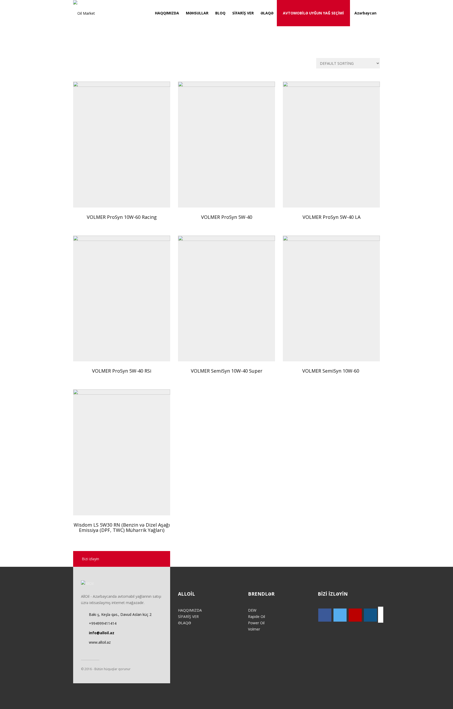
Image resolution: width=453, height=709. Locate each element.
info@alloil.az (101, 632)
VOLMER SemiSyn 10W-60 (331, 371)
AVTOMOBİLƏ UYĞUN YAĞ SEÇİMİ (313, 12)
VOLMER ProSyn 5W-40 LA (331, 217)
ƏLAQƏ (267, 12)
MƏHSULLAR (197, 12)
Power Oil (256, 622)
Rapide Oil (256, 616)
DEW (252, 610)
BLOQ (220, 12)
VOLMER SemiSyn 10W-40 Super (226, 371)
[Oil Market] (84, 13)
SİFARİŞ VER (243, 12)
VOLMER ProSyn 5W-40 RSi (121, 371)
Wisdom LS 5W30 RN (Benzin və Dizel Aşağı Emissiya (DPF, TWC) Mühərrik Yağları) (122, 527)
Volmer (254, 629)
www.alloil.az (100, 642)
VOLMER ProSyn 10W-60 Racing (122, 217)
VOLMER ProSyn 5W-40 (226, 217)
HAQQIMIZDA (167, 12)
